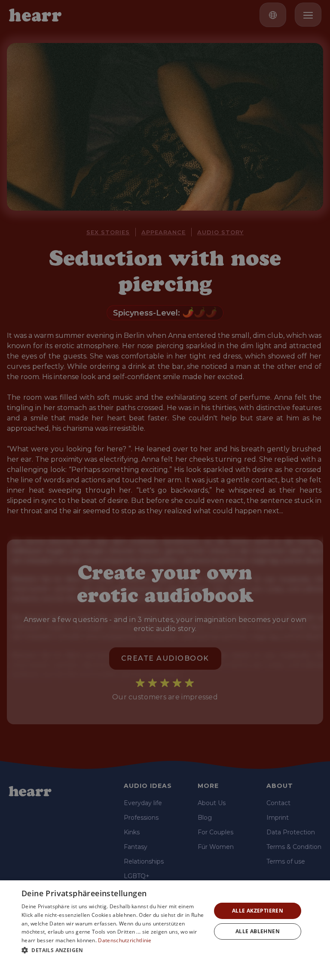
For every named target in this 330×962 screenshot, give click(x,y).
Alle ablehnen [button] (257, 931)
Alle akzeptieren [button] (257, 910)
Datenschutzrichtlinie (124, 940)
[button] (113, 950)
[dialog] (165, 921)
